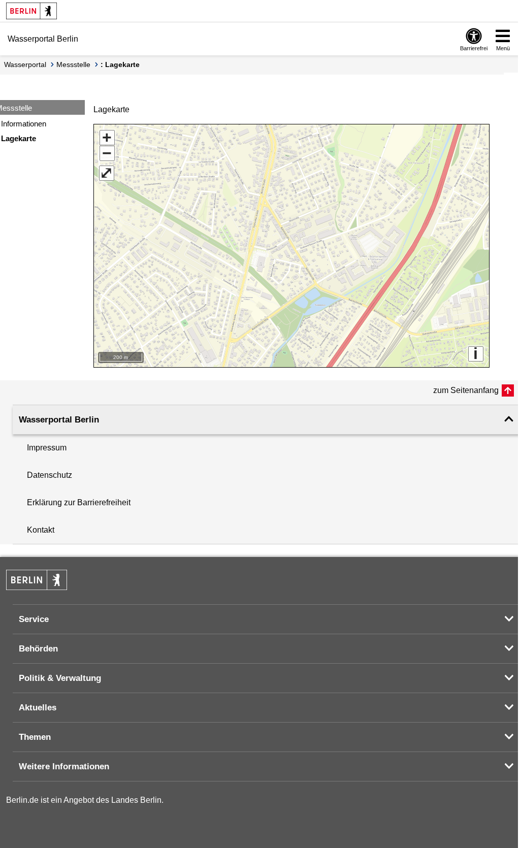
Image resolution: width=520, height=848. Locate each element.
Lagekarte (18, 138)
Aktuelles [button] (37, 707)
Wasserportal (25, 64)
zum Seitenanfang (466, 390)
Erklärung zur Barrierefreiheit (79, 502)
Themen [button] (35, 737)
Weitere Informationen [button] (64, 766)
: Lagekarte (120, 64)
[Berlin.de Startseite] (31, 11)
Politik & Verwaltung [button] (60, 678)
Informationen (23, 123)
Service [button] (34, 619)
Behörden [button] (38, 649)
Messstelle (73, 64)
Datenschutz (49, 475)
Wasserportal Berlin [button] (59, 420)
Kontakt (40, 530)
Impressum (47, 447)
